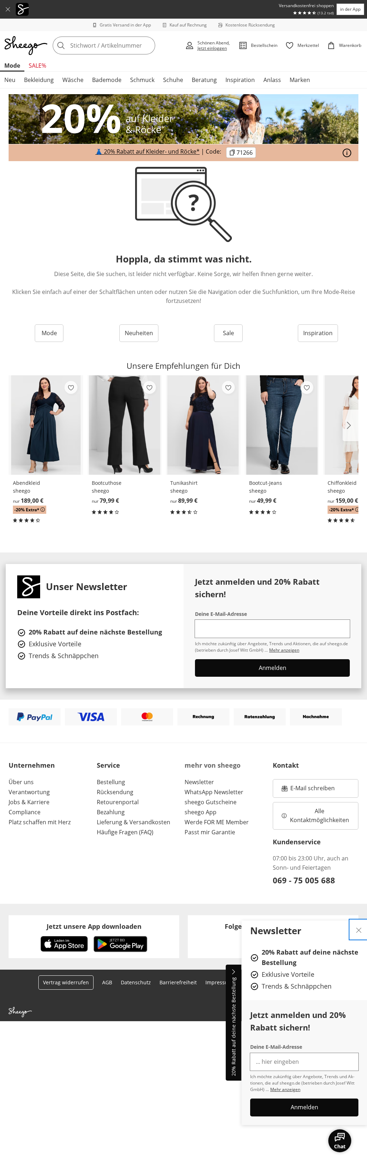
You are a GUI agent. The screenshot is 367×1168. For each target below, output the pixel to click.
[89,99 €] (203, 425)
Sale (228, 333)
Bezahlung (111, 812)
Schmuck (142, 80)
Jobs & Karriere (29, 802)
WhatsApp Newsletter (214, 792)
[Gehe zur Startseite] (25, 45)
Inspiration (240, 80)
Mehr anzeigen (285, 1089)
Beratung (204, 80)
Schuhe (173, 80)
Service (108, 765)
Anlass (272, 80)
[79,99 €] (124, 425)
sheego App (200, 812)
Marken (300, 80)
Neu (9, 80)
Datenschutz (136, 982)
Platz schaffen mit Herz (40, 822)
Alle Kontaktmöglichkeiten (319, 815)
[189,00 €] (46, 425)
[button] (350, 425)
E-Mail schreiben (308, 790)
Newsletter (199, 782)
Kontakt (286, 765)
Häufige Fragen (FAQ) (125, 832)
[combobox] (116, 45)
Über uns (21, 782)
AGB (107, 982)
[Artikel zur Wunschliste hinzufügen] (71, 387)
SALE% (37, 65)
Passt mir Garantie (210, 832)
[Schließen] (8, 9)
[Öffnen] (347, 153)
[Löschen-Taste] (148, 45)
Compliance (24, 812)
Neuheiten (139, 333)
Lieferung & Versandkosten (133, 822)
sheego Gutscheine (211, 802)
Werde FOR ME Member (217, 822)
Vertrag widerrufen (66, 982)
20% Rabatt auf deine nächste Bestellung (233, 1027)
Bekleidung (39, 80)
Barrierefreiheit (178, 982)
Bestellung (111, 782)
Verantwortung (29, 792)
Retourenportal (118, 802)
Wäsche (73, 80)
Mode (12, 65)
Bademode (106, 80)
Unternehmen (32, 765)
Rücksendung (115, 792)
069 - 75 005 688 (304, 880)
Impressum (219, 982)
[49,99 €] (282, 425)
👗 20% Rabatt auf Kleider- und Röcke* (147, 152)
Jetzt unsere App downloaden (94, 926)
